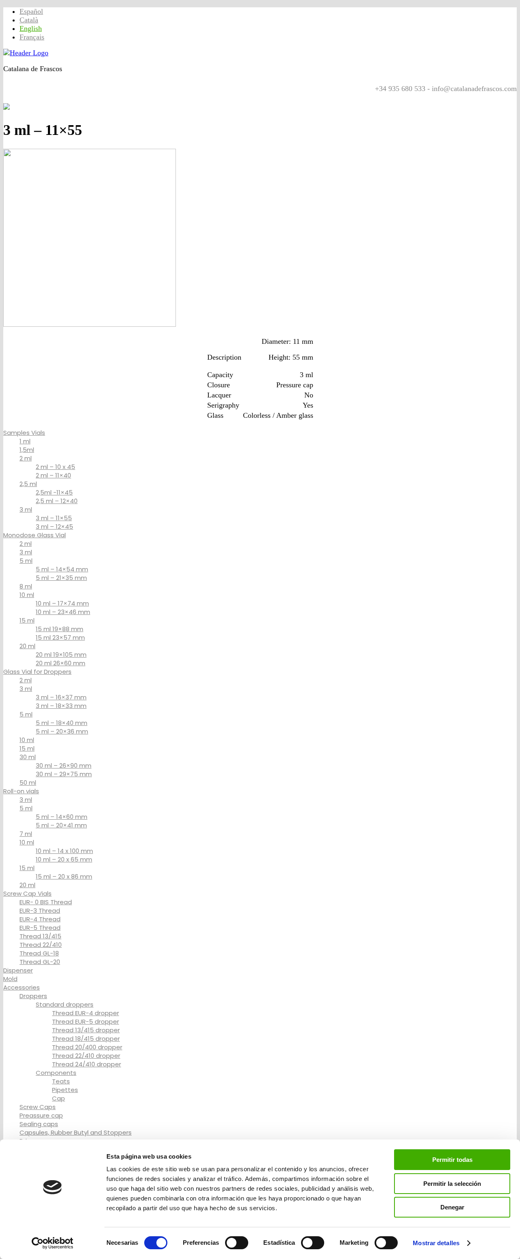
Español (31, 11)
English (31, 28)
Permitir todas (452, 1159)
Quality (79, 97)
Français (32, 37)
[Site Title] (25, 53)
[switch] (236, 1242)
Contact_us (117, 97)
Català (29, 20)
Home (16, 97)
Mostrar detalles (436, 1242)
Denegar (452, 1207)
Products (47, 97)
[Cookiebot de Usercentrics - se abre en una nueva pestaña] (52, 1243)
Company (159, 97)
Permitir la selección (452, 1183)
